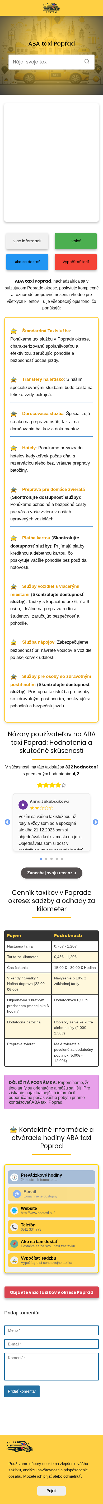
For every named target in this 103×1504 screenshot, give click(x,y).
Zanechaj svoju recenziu (51, 873)
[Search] (85, 60)
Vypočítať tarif (76, 261)
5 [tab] (62, 859)
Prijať (51, 1490)
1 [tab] (41, 859)
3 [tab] (51, 859)
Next (95, 821)
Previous (7, 821)
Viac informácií (27, 241)
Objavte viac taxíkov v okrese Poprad (51, 1292)
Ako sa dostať (27, 261)
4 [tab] (56, 859)
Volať (76, 241)
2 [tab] (46, 859)
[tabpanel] (51, 822)
